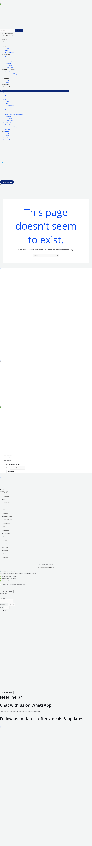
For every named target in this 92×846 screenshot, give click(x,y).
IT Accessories (9, 67)
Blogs (5, 42)
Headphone (8, 59)
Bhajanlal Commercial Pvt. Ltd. (46, 568)
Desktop (7, 82)
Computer (6, 78)
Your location (3, 598)
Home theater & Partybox (12, 74)
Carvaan (7, 76)
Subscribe (11, 471)
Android (7, 50)
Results (2, 607)
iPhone (7, 48)
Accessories (6, 54)
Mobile (5, 46)
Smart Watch (8, 65)
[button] (34, 91)
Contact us (6, 84)
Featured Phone (9, 52)
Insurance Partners (8, 86)
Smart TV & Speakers (9, 69)
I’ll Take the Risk (7, 591)
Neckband (8, 63)
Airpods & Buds (9, 57)
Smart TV (7, 72)
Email (8, 468)
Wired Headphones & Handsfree (14, 61)
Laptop (7, 80)
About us (5, 44)
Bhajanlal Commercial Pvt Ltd (8, 1)
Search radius (3, 604)
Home (5, 39)
